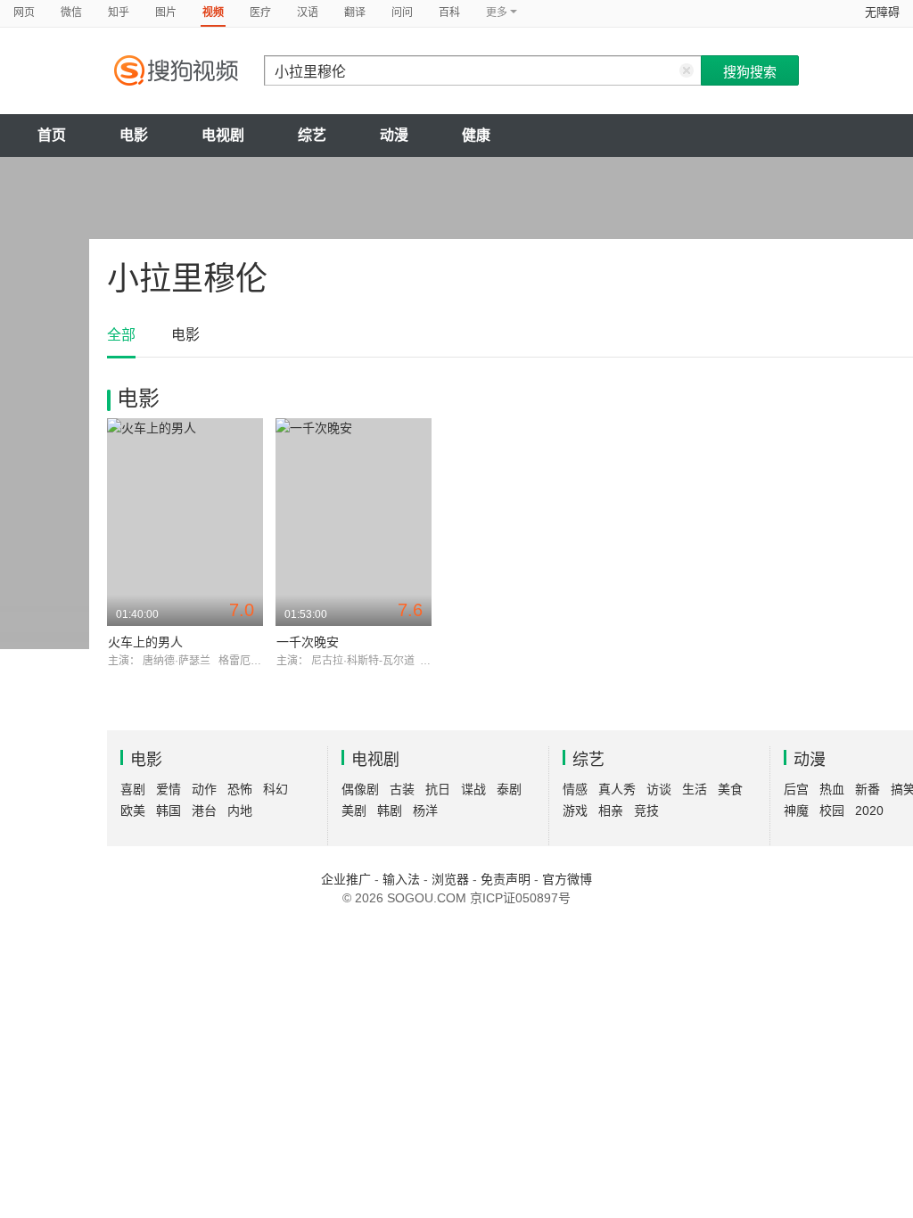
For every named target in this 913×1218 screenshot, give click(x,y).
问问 (402, 12)
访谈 (658, 789)
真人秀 (617, 789)
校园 (831, 810)
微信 (71, 12)
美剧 (353, 810)
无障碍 (882, 12)
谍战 (473, 789)
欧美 (132, 810)
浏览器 (450, 879)
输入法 (401, 879)
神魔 (796, 810)
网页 (24, 12)
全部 (121, 334)
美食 (730, 789)
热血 (831, 789)
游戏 (575, 810)
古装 (402, 789)
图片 (166, 12)
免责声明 (506, 879)
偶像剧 (360, 789)
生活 (694, 789)
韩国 (168, 810)
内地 (239, 810)
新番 (867, 789)
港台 (204, 810)
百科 (449, 12)
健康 (476, 135)
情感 (575, 789)
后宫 (796, 789)
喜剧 (132, 789)
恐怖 (239, 789)
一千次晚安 (307, 642)
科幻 (275, 789)
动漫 (394, 135)
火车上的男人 (145, 642)
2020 (869, 810)
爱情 (168, 789)
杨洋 (425, 810)
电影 (133, 135)
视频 (213, 12)
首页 (51, 135)
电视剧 (223, 135)
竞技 (646, 810)
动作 (204, 789)
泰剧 (509, 789)
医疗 (260, 12)
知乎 (118, 12)
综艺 (312, 135)
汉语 (307, 12)
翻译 (355, 12)
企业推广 (346, 879)
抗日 (437, 789)
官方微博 (567, 879)
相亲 (610, 810)
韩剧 (389, 810)
